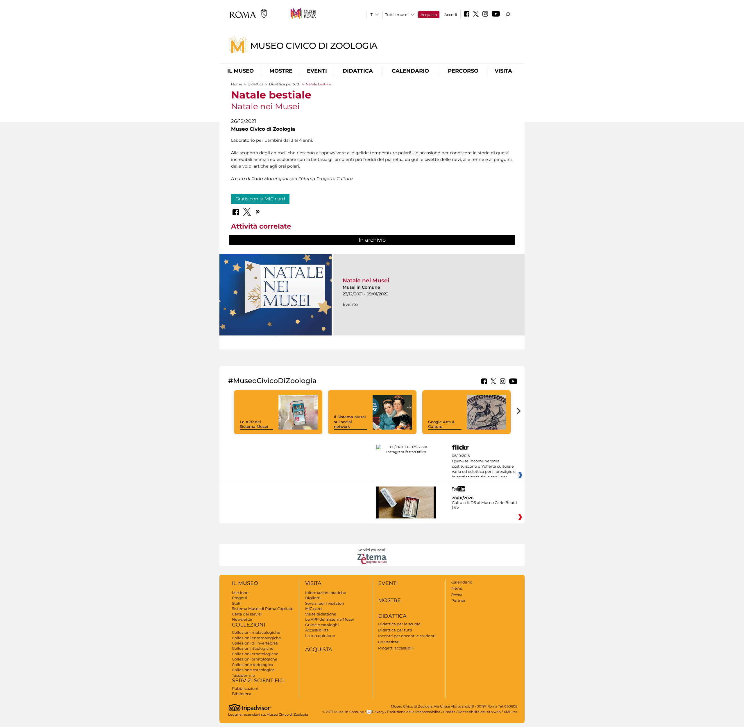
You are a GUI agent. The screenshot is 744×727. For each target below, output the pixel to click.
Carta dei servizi (247, 614)
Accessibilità (317, 630)
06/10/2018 (484, 466)
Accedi (450, 14)
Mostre (280, 71)
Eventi (317, 71)
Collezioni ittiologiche (252, 648)
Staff (236, 603)
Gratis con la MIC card (260, 199)
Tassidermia (243, 675)
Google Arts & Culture (441, 424)
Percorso (463, 71)
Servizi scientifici (258, 680)
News (456, 588)
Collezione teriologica (252, 664)
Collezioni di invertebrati (255, 643)
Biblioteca (241, 693)
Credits (449, 712)
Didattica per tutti (284, 84)
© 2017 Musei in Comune (343, 712)
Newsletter (242, 619)
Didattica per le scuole (399, 624)
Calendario (410, 71)
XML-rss (510, 712)
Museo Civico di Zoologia (314, 45)
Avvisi (456, 594)
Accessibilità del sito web (479, 712)
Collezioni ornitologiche (254, 659)
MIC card (313, 608)
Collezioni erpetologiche (255, 653)
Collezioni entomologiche (256, 638)
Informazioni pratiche (325, 592)
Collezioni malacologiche (256, 632)
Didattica (358, 71)
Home (236, 84)
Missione (240, 592)
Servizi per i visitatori (324, 603)
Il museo (240, 71)
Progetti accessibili (396, 648)
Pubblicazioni (245, 688)
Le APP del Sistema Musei (254, 424)
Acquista (429, 14)
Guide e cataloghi (322, 624)
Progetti (239, 597)
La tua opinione (320, 635)
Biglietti (313, 597)
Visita (503, 71)
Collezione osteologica (253, 669)
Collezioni (248, 624)
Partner (458, 600)
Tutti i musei (397, 14)
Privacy (378, 712)
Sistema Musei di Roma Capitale (262, 608)
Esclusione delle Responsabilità (413, 712)
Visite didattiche (320, 614)
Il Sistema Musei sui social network (350, 421)
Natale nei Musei (366, 280)
